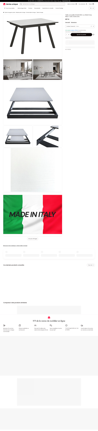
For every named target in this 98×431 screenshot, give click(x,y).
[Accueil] (3, 12)
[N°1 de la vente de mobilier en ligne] (10, 4)
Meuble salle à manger (20, 12)
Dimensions (74, 22)
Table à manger (39, 12)
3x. (70, 38)
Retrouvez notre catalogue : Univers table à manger (15, 245)
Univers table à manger (31, 12)
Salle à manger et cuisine (10, 12)
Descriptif (67, 22)
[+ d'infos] (71, 37)
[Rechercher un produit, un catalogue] (21, 4)
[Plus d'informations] (80, 31)
